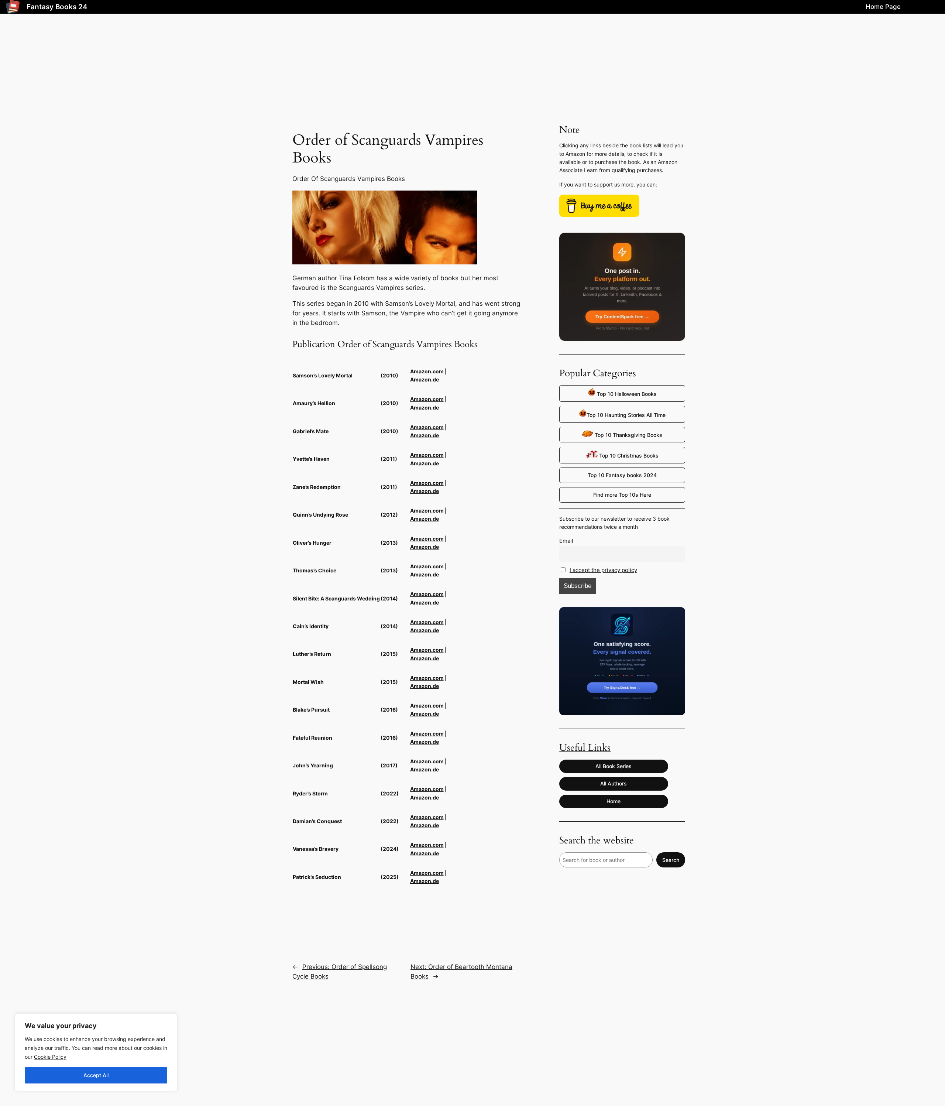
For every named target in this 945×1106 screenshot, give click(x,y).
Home (613, 801)
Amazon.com (427, 371)
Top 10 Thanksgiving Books (627, 435)
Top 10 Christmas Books (628, 455)
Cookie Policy (50, 1057)
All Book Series (613, 766)
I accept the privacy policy (603, 569)
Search (670, 860)
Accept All (96, 1075)
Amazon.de (424, 379)
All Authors (613, 783)
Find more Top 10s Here (622, 495)
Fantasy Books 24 (57, 6)
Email (566, 540)
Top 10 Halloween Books (626, 394)
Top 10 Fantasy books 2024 (622, 475)
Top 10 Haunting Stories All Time (626, 415)
